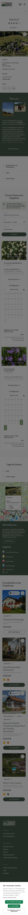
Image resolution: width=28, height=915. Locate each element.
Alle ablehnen (14, 906)
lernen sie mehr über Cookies (9, 897)
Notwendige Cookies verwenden (14, 911)
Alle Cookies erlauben (14, 902)
